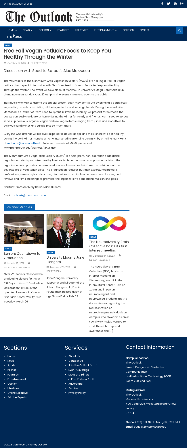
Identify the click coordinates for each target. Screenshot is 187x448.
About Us (74, 356)
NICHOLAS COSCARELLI (17, 267)
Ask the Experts (17, 397)
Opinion (44, 30)
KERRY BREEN (54, 271)
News (26, 30)
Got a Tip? (14, 37)
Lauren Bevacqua (99, 260)
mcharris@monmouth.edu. (24, 143)
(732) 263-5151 (171, 422)
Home (10, 30)
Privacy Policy (77, 393)
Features (63, 30)
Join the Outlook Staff (82, 365)
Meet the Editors (78, 374)
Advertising (75, 384)
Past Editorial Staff (82, 379)
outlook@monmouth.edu (150, 427)
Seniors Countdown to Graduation (22, 255)
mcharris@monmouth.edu (29, 195)
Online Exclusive (17, 393)
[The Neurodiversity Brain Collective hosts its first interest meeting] (109, 223)
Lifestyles (81, 30)
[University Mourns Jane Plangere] (67, 231)
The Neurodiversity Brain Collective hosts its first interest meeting (109, 246)
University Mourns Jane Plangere (65, 259)
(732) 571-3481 (144, 422)
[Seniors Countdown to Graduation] (24, 229)
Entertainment (104, 30)
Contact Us (75, 361)
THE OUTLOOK (39, 63)
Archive (73, 388)
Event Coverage (78, 370)
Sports (145, 30)
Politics (128, 30)
